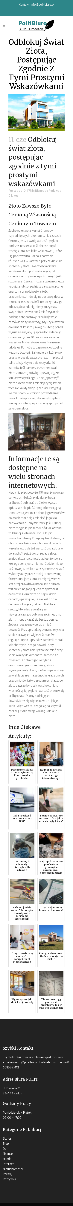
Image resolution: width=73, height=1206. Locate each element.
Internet (8, 1164)
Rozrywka (9, 1179)
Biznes (39, 191)
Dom (6, 1148)
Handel (7, 1159)
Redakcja (54, 191)
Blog (6, 1143)
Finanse (8, 1154)
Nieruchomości (13, 1169)
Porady (7, 1174)
